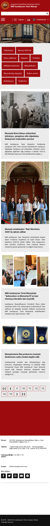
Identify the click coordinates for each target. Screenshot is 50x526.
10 (23, 388)
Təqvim (21, 20)
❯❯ (23, 394)
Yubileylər (8, 50)
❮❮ (4, 388)
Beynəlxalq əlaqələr (13, 73)
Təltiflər (36, 58)
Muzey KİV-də (24, 50)
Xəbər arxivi (32, 73)
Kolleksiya (9, 81)
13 (42, 388)
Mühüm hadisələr (12, 65)
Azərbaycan (41, 19)
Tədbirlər (22, 81)
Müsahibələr (30, 65)
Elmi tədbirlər (10, 58)
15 (10, 394)
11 (30, 388)
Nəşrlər (24, 58)
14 (4, 394)
